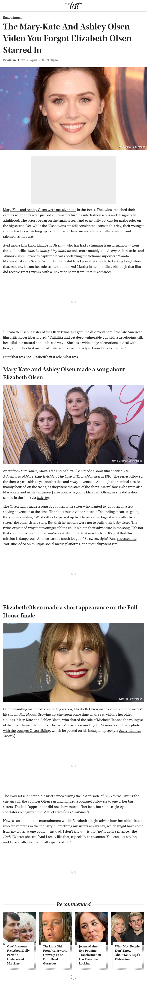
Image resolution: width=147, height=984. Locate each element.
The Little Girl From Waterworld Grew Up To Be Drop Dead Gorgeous (55, 955)
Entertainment (13, 17)
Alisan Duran (16, 60)
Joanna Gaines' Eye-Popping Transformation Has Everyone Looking (90, 955)
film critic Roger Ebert (20, 338)
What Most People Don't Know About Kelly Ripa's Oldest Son (127, 953)
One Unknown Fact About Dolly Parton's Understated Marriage (18, 955)
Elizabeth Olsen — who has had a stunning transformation (82, 245)
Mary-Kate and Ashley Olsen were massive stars (39, 210)
